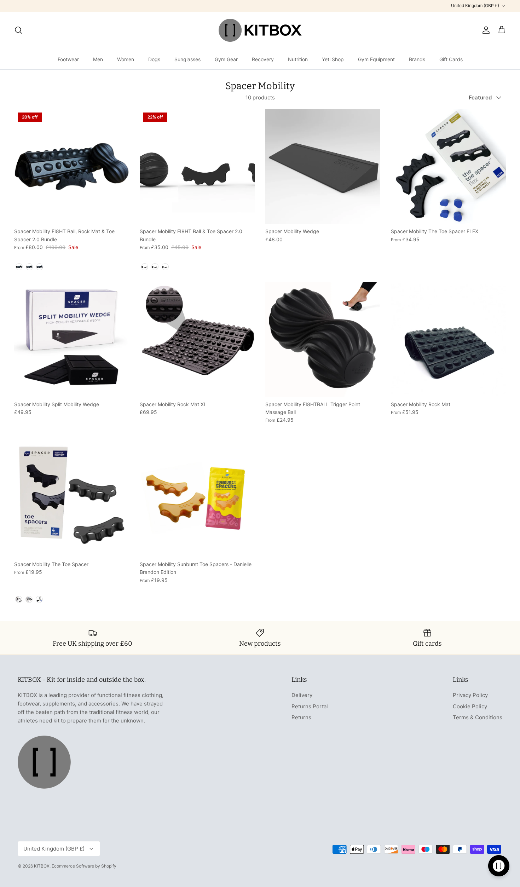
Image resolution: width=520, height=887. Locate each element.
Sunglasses (187, 59)
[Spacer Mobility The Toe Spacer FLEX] (448, 166)
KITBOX (42, 866)
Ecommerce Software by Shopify (84, 866)
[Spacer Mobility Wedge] (322, 166)
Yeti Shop (333, 59)
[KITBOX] (260, 30)
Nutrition (298, 59)
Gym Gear (226, 59)
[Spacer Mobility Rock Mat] (448, 339)
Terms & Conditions (477, 717)
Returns (301, 717)
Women (125, 59)
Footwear (68, 59)
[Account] (484, 30)
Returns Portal (309, 706)
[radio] (19, 266)
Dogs (154, 59)
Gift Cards (451, 59)
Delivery (301, 695)
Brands (417, 59)
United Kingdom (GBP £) (475, 5)
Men (98, 59)
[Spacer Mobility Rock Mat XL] (197, 339)
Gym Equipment (376, 59)
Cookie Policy (470, 706)
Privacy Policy (470, 695)
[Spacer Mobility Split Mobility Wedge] (71, 339)
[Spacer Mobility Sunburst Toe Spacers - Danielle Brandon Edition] (197, 499)
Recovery (263, 59)
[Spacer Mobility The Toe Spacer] (71, 499)
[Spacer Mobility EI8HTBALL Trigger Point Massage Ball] (322, 339)
